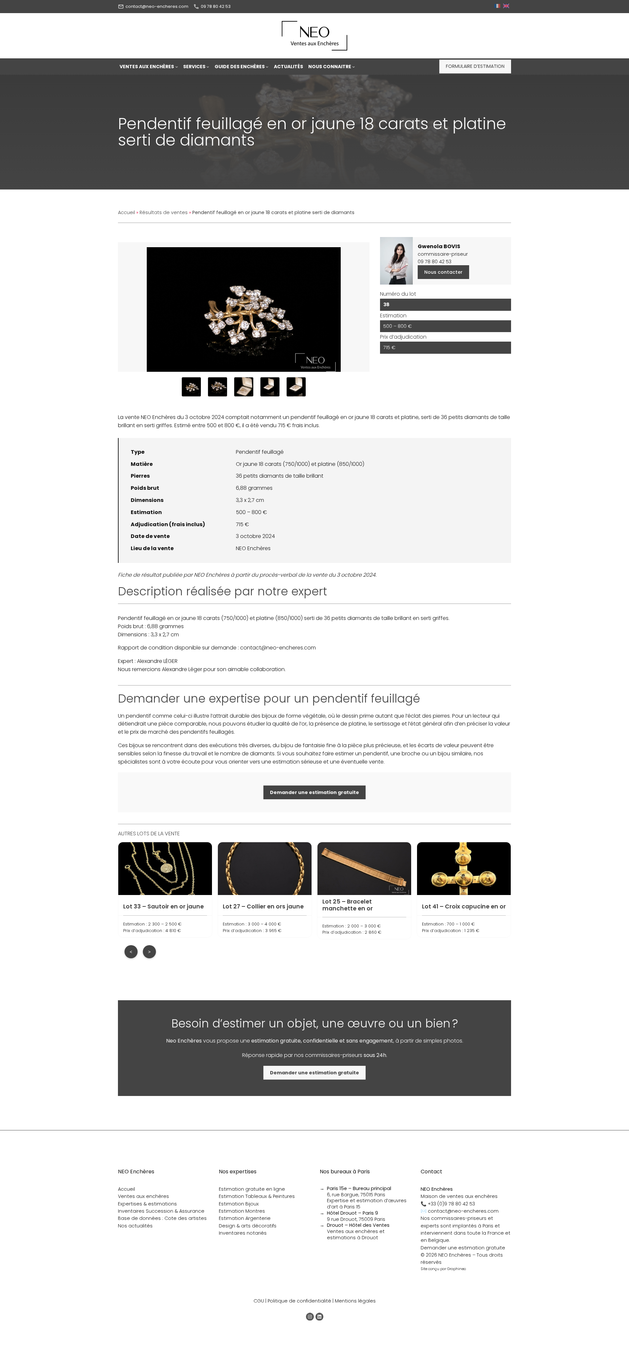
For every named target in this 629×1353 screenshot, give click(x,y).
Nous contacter (443, 272)
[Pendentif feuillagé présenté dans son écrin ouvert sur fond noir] (270, 387)
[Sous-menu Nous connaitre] (353, 66)
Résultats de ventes (164, 212)
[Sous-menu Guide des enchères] (267, 66)
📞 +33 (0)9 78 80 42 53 (448, 1204)
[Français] (498, 6)
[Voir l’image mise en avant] (244, 307)
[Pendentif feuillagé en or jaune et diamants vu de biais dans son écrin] (296, 387)
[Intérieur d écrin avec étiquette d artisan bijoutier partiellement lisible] (244, 387)
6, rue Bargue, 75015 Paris (359, 1191)
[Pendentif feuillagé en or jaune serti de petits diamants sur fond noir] (191, 387)
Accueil (126, 212)
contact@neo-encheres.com (156, 6)
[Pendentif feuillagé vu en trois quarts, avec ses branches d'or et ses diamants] (217, 387)
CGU (259, 1301)
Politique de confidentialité (299, 1301)
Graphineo (456, 1268)
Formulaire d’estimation (475, 66)
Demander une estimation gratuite (463, 1247)
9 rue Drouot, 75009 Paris (356, 1216)
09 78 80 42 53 (216, 6)
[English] (507, 6)
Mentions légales (355, 1301)
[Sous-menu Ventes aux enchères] (176, 66)
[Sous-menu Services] (207, 66)
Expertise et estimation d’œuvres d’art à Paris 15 (367, 1203)
